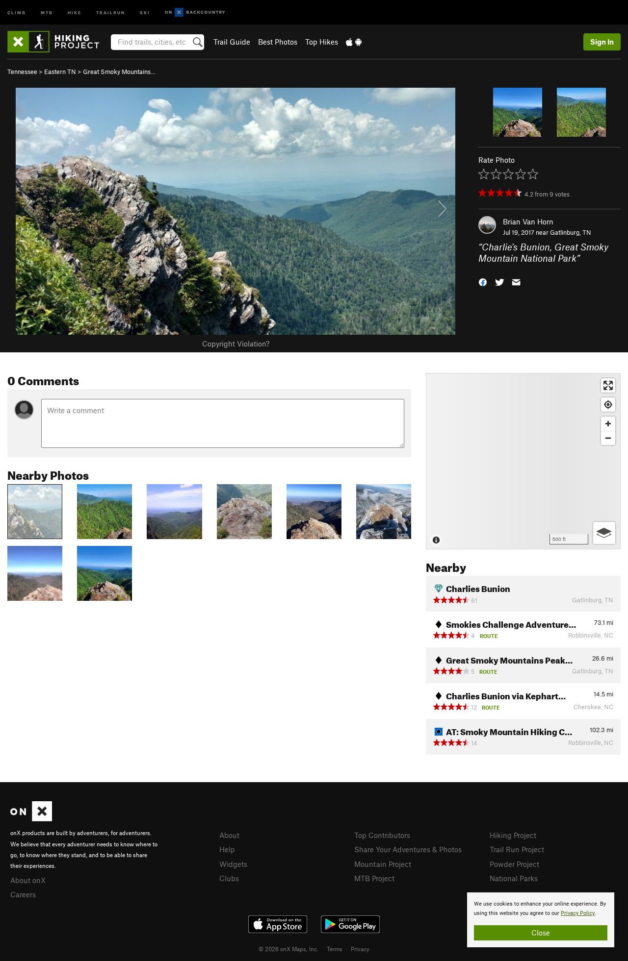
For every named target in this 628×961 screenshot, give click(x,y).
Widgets (233, 864)
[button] (482, 281)
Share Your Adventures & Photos (408, 849)
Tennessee (22, 71)
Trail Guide (231, 41)
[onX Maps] (31, 818)
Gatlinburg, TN (570, 232)
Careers (23, 894)
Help (227, 849)
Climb (16, 12)
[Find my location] (608, 404)
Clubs (229, 878)
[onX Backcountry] (195, 12)
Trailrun (110, 12)
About (229, 835)
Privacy (360, 948)
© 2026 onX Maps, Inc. (288, 948)
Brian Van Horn (528, 221)
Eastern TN (60, 71)
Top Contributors (382, 835)
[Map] (523, 461)
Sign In (602, 41)
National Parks (514, 878)
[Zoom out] (608, 438)
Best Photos (277, 41)
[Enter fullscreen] (608, 385)
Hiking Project (513, 835)
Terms (334, 948)
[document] (540, 919)
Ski (145, 12)
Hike (74, 12)
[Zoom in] (608, 424)
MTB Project (374, 878)
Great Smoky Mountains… (119, 71)
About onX (28, 880)
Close (540, 932)
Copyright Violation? (235, 343)
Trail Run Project (517, 849)
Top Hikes (321, 41)
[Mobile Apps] (354, 41)
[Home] (58, 41)
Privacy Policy (578, 913)
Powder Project (514, 864)
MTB (47, 12)
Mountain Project (382, 864)
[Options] (604, 533)
